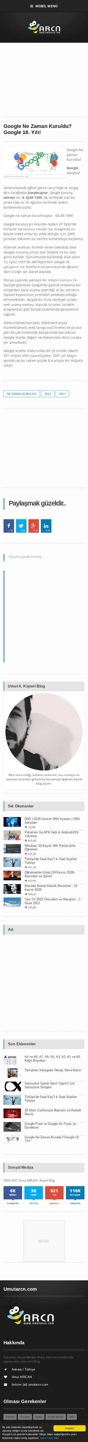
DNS (71, 1416)
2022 (47, 394)
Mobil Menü (46, 6)
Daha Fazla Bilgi (49, 1438)
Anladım (69, 1428)
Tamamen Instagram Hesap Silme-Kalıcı (53, 1070)
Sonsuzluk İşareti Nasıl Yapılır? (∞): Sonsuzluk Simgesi (50, 1085)
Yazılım (10, 1416)
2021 (62, 394)
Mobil (38, 1416)
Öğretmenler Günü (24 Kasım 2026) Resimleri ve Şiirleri (49, 874)
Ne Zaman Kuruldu (22, 394)
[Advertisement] (44, 81)
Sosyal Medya (56, 1416)
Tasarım (25, 1416)
